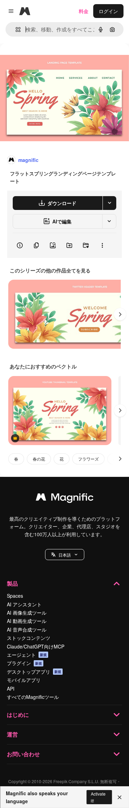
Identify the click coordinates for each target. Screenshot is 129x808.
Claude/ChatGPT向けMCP (35, 646)
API (10, 688)
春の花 (39, 459)
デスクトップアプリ (34, 671)
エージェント (27, 654)
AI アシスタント (24, 604)
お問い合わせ (23, 754)
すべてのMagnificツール (33, 696)
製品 (12, 583)
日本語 (64, 555)
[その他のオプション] (102, 245)
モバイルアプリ (24, 679)
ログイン (108, 11)
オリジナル (47, 59)
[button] (64, 554)
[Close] (119, 797)
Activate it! (98, 797)
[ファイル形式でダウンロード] (109, 203)
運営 (12, 734)
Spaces (15, 595)
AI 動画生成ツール (26, 620)
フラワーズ (88, 459)
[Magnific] (65, 498)
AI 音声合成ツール (26, 629)
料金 (83, 11)
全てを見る (78, 270)
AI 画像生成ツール (26, 612)
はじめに (18, 715)
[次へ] (120, 314)
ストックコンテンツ (28, 637)
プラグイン (24, 663)
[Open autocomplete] (15, 29)
